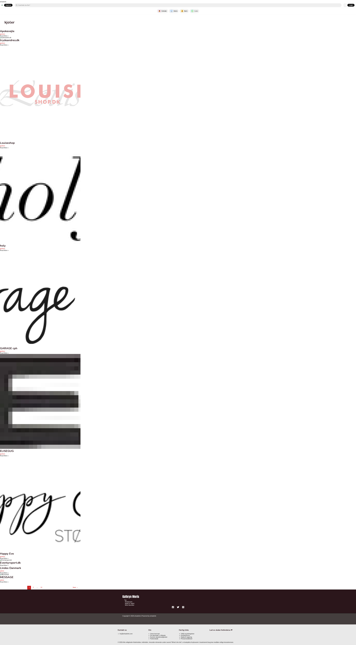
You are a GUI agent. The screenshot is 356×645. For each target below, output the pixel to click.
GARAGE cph (8, 348)
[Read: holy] (47, 243)
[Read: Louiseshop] (47, 140)
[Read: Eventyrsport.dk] (6, 560)
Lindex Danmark (10, 568)
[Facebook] (173, 608)
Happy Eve (7, 554)
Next (75, 587)
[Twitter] (178, 608)
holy (3, 246)
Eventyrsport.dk (10, 563)
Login (351, 5)
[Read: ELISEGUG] (47, 448)
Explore (8, 5)
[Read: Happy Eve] (47, 551)
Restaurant (128, 602)
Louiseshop (7, 143)
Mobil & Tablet (129, 603)
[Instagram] (183, 608)
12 (41, 587)
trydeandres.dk (9, 40)
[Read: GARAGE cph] (47, 345)
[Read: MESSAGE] (4, 574)
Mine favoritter (129, 605)
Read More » (4, 36)
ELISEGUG (7, 451)
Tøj (125, 600)
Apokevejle (7, 31)
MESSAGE (6, 577)
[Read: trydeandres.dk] (5, 37)
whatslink (3, 2)
